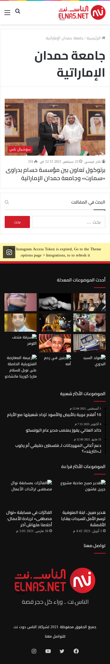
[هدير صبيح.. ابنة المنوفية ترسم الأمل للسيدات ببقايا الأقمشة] (82, 493)
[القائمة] (7, 14)
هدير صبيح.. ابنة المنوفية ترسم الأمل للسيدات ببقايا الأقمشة (83, 519)
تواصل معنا (95, 545)
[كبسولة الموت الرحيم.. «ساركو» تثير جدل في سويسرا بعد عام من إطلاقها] (89, 343)
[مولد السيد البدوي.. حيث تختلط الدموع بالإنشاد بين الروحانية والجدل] (89, 364)
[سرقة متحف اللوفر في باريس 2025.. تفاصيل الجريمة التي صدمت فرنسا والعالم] (20, 343)
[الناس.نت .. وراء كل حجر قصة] (82, 12)
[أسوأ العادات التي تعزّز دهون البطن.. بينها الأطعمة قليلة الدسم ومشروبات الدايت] (20, 302)
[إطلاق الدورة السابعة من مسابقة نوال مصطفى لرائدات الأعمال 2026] (89, 302)
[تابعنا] (9, 251)
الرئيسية (94, 38)
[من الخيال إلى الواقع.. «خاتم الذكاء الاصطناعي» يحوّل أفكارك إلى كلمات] (89, 322)
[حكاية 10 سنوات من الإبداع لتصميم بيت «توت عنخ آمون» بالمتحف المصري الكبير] (55, 322)
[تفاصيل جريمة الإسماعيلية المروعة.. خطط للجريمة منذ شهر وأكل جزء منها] (55, 343)
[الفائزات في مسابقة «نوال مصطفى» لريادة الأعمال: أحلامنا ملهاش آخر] (28, 493)
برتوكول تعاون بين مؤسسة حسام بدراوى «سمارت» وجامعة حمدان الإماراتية (55, 173)
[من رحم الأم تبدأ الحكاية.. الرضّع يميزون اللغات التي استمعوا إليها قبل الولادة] (55, 364)
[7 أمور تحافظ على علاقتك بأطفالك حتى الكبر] (55, 302)
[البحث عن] (18, 14)
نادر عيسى (92, 161)
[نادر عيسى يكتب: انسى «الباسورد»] (20, 322)
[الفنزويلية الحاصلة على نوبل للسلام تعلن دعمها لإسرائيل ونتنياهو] (20, 367)
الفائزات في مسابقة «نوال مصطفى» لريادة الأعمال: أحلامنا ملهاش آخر (29, 519)
